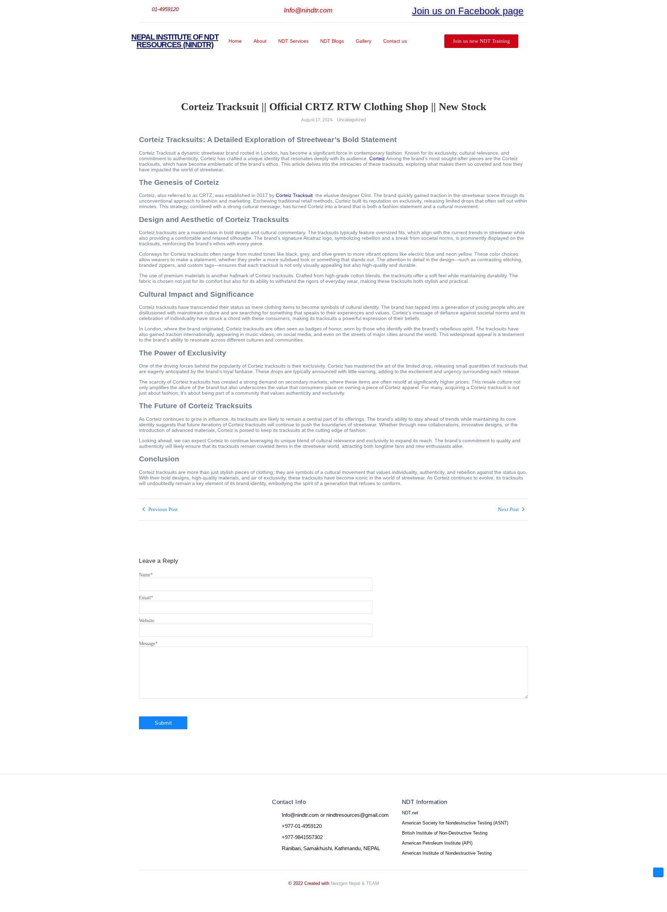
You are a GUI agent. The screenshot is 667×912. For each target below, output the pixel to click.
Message (148, 643)
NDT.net (410, 812)
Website (146, 620)
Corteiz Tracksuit (294, 195)
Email (146, 597)
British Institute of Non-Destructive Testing (444, 833)
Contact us (395, 41)
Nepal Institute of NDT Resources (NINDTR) (174, 41)
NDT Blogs (332, 41)
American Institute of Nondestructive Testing (447, 853)
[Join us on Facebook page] (407, 9)
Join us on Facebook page (468, 11)
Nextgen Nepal (345, 883)
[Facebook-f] (145, 815)
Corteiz (377, 158)
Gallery (363, 41)
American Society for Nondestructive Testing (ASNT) (455, 822)
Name (146, 574)
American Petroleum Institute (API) (437, 843)
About (260, 41)
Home (235, 41)
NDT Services (293, 41)
